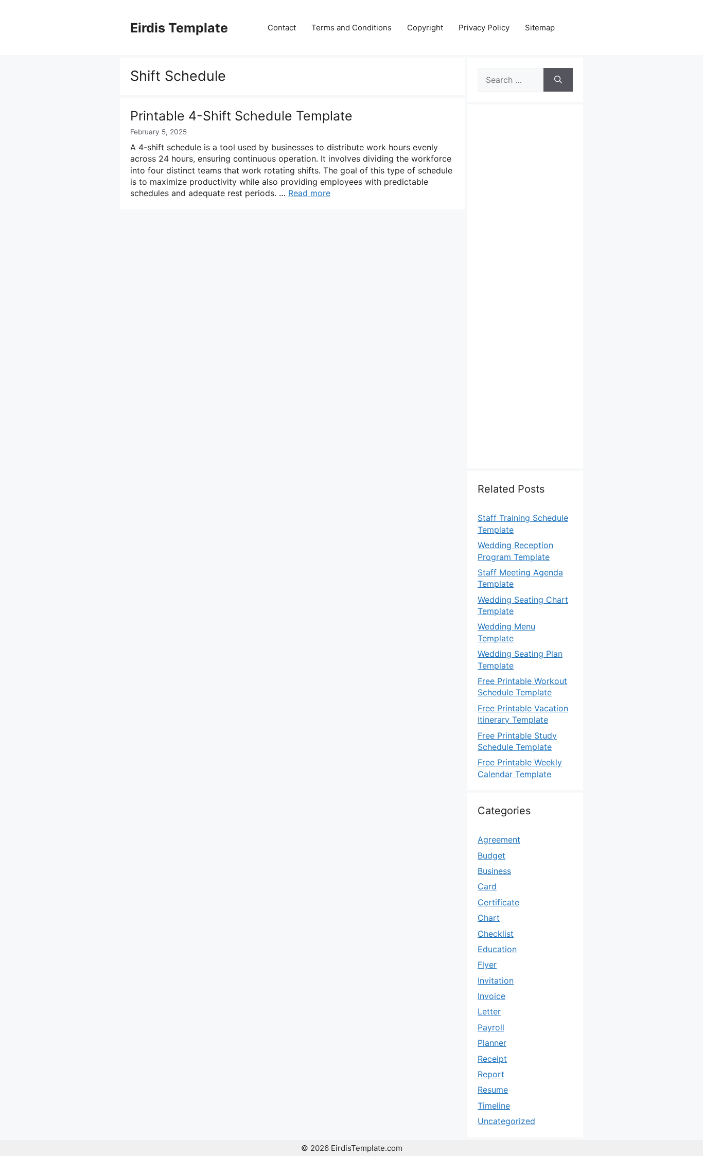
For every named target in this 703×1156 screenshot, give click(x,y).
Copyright (425, 27)
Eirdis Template (179, 28)
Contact (282, 27)
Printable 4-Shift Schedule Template (241, 116)
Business (494, 871)
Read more (309, 193)
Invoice (491, 996)
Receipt (492, 1059)
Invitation (496, 980)
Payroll (491, 1027)
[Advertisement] (525, 292)
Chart (489, 918)
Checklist (496, 934)
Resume (493, 1089)
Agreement (499, 839)
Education (497, 949)
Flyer (487, 964)
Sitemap (540, 27)
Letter (489, 1011)
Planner (492, 1043)
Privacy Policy (484, 27)
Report (491, 1074)
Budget (491, 855)
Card (487, 886)
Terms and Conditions (351, 27)
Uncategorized (506, 1121)
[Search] (558, 80)
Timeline (494, 1105)
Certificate (498, 902)
